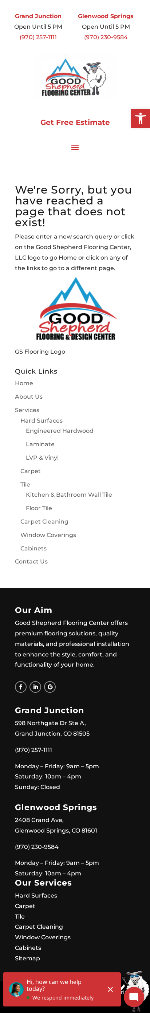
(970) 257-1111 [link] (38, 37)
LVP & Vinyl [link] (42, 457)
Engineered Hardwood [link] (60, 430)
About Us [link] (29, 396)
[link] (140, 118)
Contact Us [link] (31, 561)
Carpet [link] (30, 471)
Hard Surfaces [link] (41, 420)
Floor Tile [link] (39, 508)
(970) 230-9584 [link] (106, 37)
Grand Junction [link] (38, 16)
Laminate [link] (40, 444)
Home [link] (24, 383)
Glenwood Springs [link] (106, 16)
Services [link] (27, 410)
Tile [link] (25, 484)
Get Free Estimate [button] (75, 122)
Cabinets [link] (33, 548)
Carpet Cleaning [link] (44, 521)
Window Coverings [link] (48, 535)
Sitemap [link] (27, 958)
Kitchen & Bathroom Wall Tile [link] (69, 494)
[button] (75, 147)
